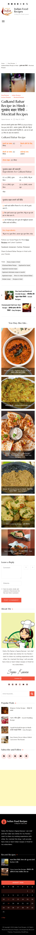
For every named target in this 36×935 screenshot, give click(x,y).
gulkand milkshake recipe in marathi (14, 272)
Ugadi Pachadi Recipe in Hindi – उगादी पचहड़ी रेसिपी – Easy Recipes (21, 729)
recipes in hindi (18, 279)
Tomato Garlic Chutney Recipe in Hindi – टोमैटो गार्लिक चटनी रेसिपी (18, 371)
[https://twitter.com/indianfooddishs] (15, 756)
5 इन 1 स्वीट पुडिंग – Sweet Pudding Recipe (21, 719)
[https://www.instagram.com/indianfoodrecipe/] (9, 756)
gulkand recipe (7, 276)
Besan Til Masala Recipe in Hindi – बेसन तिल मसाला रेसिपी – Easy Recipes (18, 490)
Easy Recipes (5, 95)
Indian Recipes (16, 95)
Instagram (12, 247)
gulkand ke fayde (25, 265)
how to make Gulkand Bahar (23, 276)
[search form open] (27, 4)
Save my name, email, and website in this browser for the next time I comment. (11, 591)
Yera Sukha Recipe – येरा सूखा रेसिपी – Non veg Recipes (18, 552)
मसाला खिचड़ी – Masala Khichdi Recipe (18, 405)
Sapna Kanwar (5, 119)
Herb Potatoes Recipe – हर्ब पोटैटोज (18, 524)
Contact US (18, 678)
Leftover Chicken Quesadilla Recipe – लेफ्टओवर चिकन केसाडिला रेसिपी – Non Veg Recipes (18, 455)
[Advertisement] (18, 42)
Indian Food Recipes (21, 10)
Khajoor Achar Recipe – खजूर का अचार (21, 709)
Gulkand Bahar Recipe (10, 265)
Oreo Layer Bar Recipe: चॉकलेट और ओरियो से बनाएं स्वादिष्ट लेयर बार (22, 870)
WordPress (24, 932)
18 (8, 903)
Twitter (19, 247)
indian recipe (7, 279)
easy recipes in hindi (14, 262)
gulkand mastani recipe (10, 269)
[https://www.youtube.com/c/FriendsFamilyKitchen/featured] (20, 756)
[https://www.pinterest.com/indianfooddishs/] (26, 756)
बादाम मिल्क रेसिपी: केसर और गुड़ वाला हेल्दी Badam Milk (22, 861)
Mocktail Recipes (19, 97)
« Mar (3, 918)
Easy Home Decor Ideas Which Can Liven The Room (21, 738)
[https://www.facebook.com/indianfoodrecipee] (3, 756)
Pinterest (26, 247)
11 (8, 899)
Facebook (4, 247)
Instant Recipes (6, 97)
